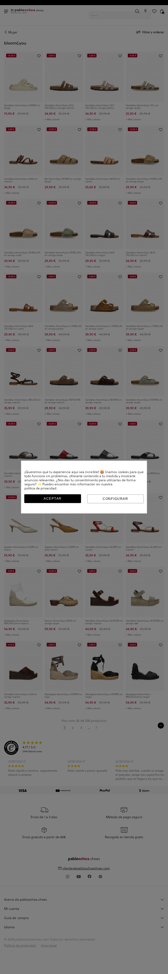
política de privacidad (40, 488)
